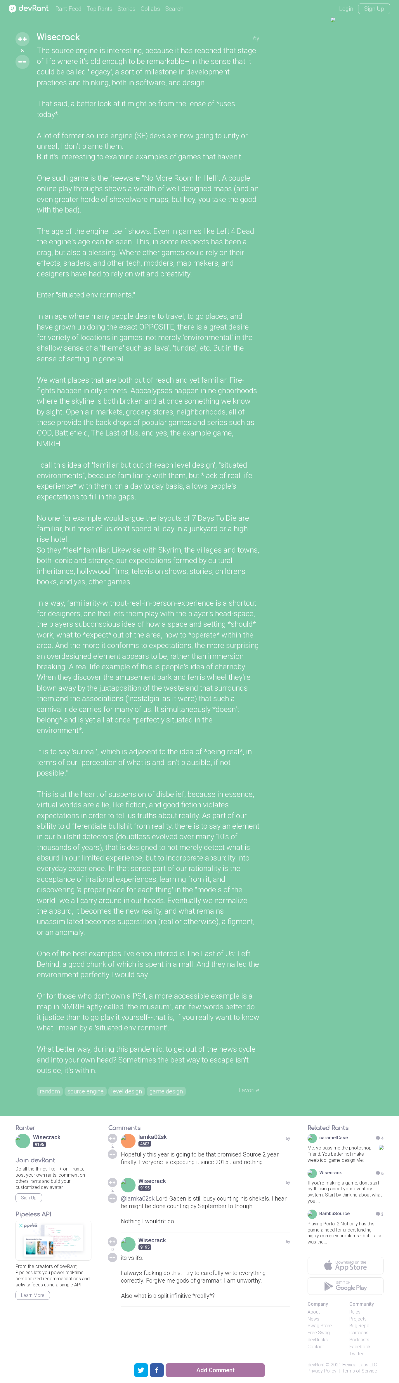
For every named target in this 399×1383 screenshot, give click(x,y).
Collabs (150, 8)
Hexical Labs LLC (359, 1365)
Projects (358, 1319)
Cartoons (358, 1332)
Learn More (32, 1295)
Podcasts (359, 1339)
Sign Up (374, 8)
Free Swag (319, 1332)
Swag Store (320, 1325)
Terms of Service (359, 1371)
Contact (316, 1346)
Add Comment (215, 1370)
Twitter (356, 1353)
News (313, 1319)
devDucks (318, 1339)
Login (346, 8)
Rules (354, 1312)
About (314, 1312)
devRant (316, 1365)
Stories (127, 8)
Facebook (360, 1346)
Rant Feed (68, 8)
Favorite (249, 1090)
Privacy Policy (322, 1371)
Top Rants (99, 8)
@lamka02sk (138, 1198)
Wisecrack (58, 37)
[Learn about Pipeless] (53, 1241)
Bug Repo (359, 1325)
